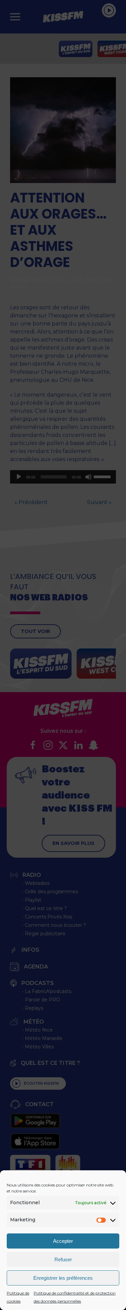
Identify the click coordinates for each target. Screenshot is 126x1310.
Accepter (63, 1241)
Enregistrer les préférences (63, 1278)
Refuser (63, 1259)
